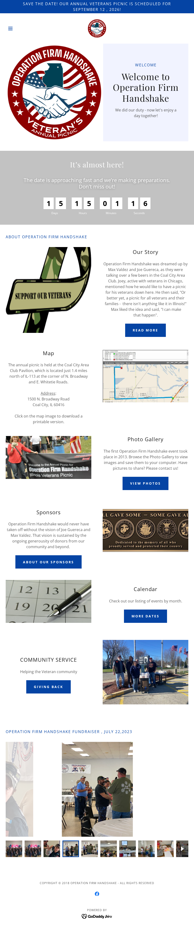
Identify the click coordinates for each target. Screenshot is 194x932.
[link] (97, 28)
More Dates (146, 616)
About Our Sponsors (48, 562)
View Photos (145, 483)
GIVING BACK (48, 686)
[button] (19, 28)
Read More (146, 330)
